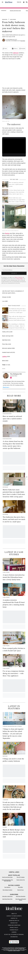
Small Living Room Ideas (7, 877)
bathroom (16, 53)
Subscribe (19, 2)
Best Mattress (7, 887)
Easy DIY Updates (21, 877)
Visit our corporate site (19, 948)
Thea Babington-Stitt (12, 39)
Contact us (14, 918)
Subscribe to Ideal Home (7, 896)
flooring (7, 233)
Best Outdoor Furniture (7, 889)
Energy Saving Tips (21, 879)
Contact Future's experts (14, 916)
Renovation (4, 19)
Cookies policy (14, 929)
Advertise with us (14, 920)
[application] (14, 145)
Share (6, 48)
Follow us (15, 48)
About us (14, 913)
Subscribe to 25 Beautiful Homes (20, 899)
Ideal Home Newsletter (20, 896)
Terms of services (18, 277)
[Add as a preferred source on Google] (14, 941)
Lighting (4, 356)
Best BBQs (20, 887)
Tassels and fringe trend (15, 10)
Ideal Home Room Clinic (7, 899)
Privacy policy (14, 927)
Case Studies (13, 19)
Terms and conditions (14, 925)
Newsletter (23, 48)
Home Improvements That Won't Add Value (7, 880)
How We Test (14, 922)
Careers (14, 932)
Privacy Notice (20, 278)
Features (23, 40)
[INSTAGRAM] (11, 378)
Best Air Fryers (20, 889)
